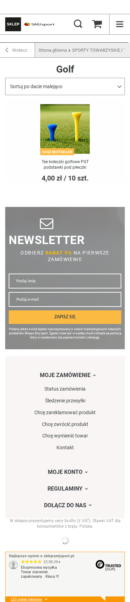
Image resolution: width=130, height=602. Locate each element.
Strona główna (52, 50)
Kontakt (65, 447)
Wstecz (19, 50)
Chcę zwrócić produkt (65, 424)
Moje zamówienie (65, 375)
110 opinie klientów (26, 599)
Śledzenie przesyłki (65, 400)
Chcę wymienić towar (65, 435)
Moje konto (65, 472)
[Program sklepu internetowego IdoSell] (65, 540)
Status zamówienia (65, 389)
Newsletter (47, 240)
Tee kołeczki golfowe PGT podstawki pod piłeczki (65, 164)
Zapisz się (65, 317)
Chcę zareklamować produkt (65, 412)
